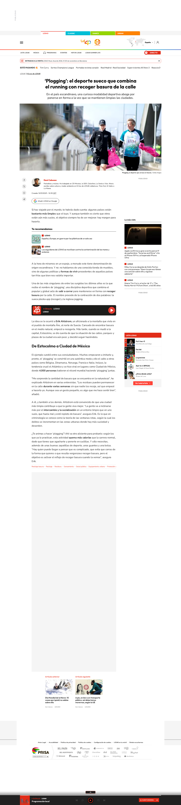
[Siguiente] (160, 67)
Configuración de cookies (102, 742)
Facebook (24, 180)
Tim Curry (44, 67)
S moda (106, 755)
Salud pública (81, 466)
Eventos (63, 53)
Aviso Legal (42, 742)
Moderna (72, 755)
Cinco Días (95, 751)
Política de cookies (84, 742)
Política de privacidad (68, 742)
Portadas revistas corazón (87, 67)
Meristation (128, 755)
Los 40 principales (74, 748)
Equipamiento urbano (97, 466)
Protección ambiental (115, 466)
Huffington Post (65, 751)
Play (90, 800)
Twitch (100, 716)
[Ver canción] (131, 343)
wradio (86, 751)
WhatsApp (24, 193)
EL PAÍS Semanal (114, 751)
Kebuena (132, 751)
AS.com (117, 748)
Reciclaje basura (38, 466)
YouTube (86, 716)
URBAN (120, 33)
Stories (105, 716)
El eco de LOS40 (33, 74)
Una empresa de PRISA (40, 750)
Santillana (86, 748)
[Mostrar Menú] (23, 42)
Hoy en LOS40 (76, 53)
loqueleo (116, 755)
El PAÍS (62, 748)
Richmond (61, 755)
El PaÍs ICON (96, 755)
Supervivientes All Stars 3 (138, 67)
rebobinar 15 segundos (82, 800)
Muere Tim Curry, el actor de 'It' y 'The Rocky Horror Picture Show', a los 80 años (142, 284)
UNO (79, 751)
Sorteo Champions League (62, 67)
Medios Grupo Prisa (40, 756)
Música (36, 53)
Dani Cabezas (50, 180)
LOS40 (45, 33)
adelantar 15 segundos (98, 800)
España (148, 42)
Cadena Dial (105, 751)
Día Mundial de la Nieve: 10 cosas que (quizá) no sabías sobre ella (57, 700)
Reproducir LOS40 (111, 310)
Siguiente (104, 800)
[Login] (158, 42)
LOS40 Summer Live (92, 53)
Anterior (76, 800)
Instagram (76, 716)
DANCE (96, 33)
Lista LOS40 (24, 53)
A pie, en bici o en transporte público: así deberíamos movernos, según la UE (87, 700)
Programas (51, 53)
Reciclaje (49, 466)
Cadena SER (109, 748)
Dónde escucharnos (136, 742)
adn (125, 748)
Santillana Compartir (99, 748)
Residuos (58, 466)
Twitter (24, 186)
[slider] (90, 795)
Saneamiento (69, 466)
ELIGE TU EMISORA (148, 800)
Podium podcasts (85, 755)
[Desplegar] (90, 792)
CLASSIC (71, 33)
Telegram (24, 199)
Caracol (134, 748)
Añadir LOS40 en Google (47, 201)
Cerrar (159, 61)
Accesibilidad (53, 742)
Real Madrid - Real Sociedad (113, 67)
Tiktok (81, 716)
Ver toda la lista (141, 383)
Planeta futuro (123, 751)
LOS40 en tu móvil (120, 742)
